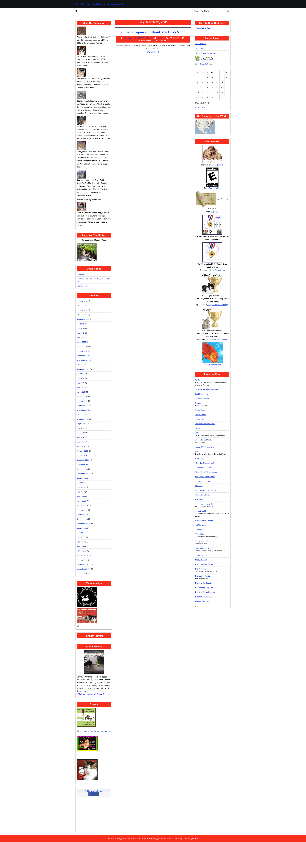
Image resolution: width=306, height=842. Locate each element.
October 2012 (82, 315)
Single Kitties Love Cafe (204, 548)
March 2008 (81, 551)
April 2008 (81, 546)
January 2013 (82, 310)
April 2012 (80, 337)
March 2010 (81, 446)
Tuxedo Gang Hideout (203, 597)
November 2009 (83, 465)
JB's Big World (217, 165)
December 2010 (83, 406)
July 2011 (80, 374)
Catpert (198, 403)
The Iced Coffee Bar (203, 576)
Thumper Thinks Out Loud (205, 592)
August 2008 (82, 528)
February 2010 (82, 451)
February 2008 (82, 555)
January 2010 (82, 455)
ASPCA (197, 380)
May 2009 (81, 492)
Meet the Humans (83, 286)
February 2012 (82, 346)
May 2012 (80, 333)
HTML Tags (199, 458)
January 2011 (82, 401)
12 (227, 82)
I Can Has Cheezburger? (204, 463)
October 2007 (82, 573)
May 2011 (80, 383)
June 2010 (81, 433)
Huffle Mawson (218, 270)
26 (227, 93)
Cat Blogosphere (201, 394)
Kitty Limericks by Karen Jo (205, 490)
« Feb (197, 107)
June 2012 (81, 328)
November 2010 (83, 410)
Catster (198, 428)
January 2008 (82, 560)
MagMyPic (199, 499)
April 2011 (80, 387)
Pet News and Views (203, 541)
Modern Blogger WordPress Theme (125, 838)
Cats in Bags (200, 410)
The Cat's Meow (201, 569)
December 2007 (83, 564)
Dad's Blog (199, 48)
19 (227, 87)
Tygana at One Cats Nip (218, 305)
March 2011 (81, 392)
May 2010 (80, 437)
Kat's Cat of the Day (203, 481)
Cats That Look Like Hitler (205, 424)
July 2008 (81, 533)
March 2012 (81, 342)
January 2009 (82, 510)
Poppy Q (214, 212)
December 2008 (83, 514)
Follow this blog (94, 794)
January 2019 (82, 301)
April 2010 (81, 442)
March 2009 (81, 501)
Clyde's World (200, 44)
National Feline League (204, 520)
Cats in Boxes (200, 415)
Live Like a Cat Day (202, 495)
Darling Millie (214, 188)
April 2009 (81, 496)
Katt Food (198, 486)
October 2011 (82, 365)
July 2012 (80, 324)
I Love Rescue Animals (203, 468)
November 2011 (83, 360)
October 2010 (82, 415)
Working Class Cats (202, 601)
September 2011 (83, 369)
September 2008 (83, 524)
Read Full (153, 53)
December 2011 (83, 356)
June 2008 (81, 537)
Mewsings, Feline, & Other (205, 504)
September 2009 (83, 474)
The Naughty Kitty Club (204, 587)
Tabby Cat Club (201, 560)
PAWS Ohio (199, 534)
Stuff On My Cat (201, 555)
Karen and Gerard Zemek (205, 477)
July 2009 (81, 483)
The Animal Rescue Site (204, 564)
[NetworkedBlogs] (93, 791)
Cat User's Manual (202, 398)
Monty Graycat (215, 364)
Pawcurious (199, 530)
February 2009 (82, 505)
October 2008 (82, 519)
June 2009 (81, 487)
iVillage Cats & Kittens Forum (206, 472)
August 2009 (82, 478)
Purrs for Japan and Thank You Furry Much (153, 32)
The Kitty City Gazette (203, 583)
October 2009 (82, 469)
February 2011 (82, 396)
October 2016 (82, 306)
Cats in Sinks (200, 419)
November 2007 (83, 569)
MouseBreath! (200, 511)
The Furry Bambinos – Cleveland (99, 4)
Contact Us (81, 274)
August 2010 (82, 424)
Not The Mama (201, 525)
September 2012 (83, 319)
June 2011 (81, 378)
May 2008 (81, 542)
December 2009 (83, 460)
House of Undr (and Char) (205, 447)
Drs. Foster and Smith (203, 440)
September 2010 (83, 419)
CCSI (197, 433)
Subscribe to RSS (202, 28)
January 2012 (82, 351)
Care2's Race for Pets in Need (206, 389)
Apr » (204, 107)
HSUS (197, 451)
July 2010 (80, 428)
